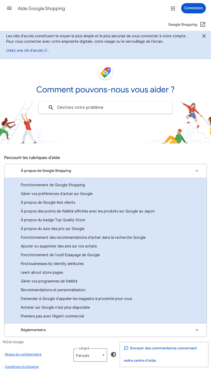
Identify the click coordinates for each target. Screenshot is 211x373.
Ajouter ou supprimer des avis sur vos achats (59, 246)
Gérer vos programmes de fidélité (49, 281)
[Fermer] (204, 37)
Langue (84, 348)
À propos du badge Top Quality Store (53, 220)
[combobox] (105, 107)
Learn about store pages (42, 272)
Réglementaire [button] (33, 330)
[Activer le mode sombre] (113, 354)
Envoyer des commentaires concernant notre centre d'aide (160, 354)
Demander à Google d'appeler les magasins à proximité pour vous (76, 298)
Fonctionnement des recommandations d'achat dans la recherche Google (83, 237)
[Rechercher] (51, 107)
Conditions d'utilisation (22, 367)
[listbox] (90, 355)
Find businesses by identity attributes (52, 263)
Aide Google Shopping (41, 8)
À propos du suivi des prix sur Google (52, 228)
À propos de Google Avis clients (48, 202)
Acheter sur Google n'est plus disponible (55, 307)
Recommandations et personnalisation (53, 290)
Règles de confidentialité (23, 354)
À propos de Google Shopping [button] (46, 170)
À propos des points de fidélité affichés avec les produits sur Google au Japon (88, 211)
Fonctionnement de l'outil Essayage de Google (60, 255)
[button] (9, 8)
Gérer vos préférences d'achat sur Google (57, 193)
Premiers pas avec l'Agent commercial (52, 316)
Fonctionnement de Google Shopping (53, 185)
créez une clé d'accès (24, 50)
